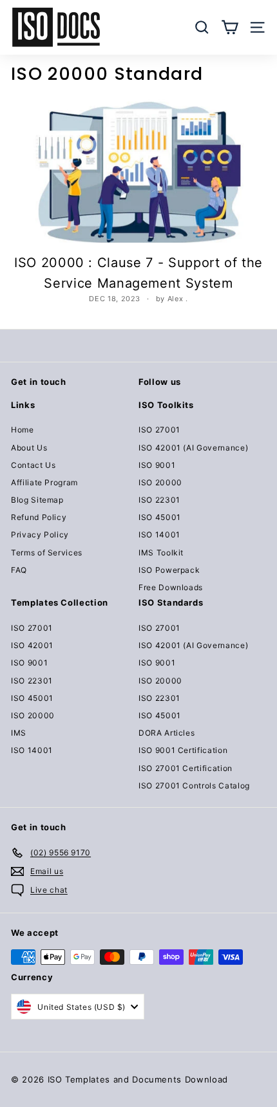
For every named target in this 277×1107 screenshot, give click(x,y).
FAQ (19, 570)
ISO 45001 (159, 517)
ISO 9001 (156, 465)
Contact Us (33, 465)
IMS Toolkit (161, 552)
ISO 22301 (159, 500)
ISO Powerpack (169, 570)
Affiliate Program (44, 482)
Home (22, 429)
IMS (18, 733)
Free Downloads (170, 587)
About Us (29, 447)
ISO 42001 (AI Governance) (193, 447)
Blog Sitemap (37, 500)
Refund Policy (38, 517)
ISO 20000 (160, 482)
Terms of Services (46, 552)
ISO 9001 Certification (182, 750)
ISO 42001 (32, 645)
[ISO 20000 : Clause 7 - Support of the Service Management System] (138, 171)
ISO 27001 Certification (185, 768)
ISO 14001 (159, 534)
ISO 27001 (159, 429)
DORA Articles (166, 733)
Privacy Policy (40, 534)
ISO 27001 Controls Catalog (194, 785)
